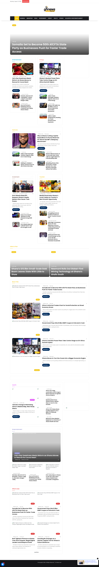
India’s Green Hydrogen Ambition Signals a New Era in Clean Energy (53, 98)
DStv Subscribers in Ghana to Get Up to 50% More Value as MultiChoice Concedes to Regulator (53, 477)
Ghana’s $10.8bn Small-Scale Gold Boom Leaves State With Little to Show (29, 271)
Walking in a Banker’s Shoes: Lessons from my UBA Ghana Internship (27, 164)
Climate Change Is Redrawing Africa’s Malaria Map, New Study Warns (23, 406)
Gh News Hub (58, 562)
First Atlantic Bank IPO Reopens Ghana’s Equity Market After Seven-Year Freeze (20, 198)
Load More (36, 552)
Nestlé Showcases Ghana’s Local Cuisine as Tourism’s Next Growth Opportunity (49, 197)
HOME (16, 18)
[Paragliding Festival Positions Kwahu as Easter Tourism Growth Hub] (43, 213)
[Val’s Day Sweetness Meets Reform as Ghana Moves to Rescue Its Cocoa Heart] (36, 447)
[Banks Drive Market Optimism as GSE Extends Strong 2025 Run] (16, 215)
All (51, 59)
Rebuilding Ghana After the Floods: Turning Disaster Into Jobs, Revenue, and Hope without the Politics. (52, 166)
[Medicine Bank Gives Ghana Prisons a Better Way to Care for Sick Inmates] (38, 398)
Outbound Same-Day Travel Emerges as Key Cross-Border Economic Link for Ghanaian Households (54, 238)
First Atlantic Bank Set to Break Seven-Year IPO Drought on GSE (27, 226)
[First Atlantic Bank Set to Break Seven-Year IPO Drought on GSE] (16, 224)
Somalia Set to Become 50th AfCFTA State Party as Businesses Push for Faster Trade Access (39, 48)
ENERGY (50, 18)
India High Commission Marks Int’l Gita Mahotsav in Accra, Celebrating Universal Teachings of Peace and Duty (54, 226)
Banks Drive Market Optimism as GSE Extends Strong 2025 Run (26, 217)
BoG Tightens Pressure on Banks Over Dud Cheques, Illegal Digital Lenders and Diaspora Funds (23, 540)
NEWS (35, 18)
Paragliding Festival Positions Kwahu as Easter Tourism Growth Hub (54, 215)
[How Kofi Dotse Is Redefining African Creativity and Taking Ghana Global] (16, 105)
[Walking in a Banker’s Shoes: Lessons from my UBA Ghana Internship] (16, 163)
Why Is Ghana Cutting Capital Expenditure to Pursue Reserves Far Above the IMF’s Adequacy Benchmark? (48, 138)
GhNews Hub (15, 76)
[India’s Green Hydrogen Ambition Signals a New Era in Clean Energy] (43, 96)
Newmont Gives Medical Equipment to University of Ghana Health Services (53, 420)
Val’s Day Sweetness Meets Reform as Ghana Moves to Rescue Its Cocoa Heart (21, 80)
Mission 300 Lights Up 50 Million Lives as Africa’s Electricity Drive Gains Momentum (54, 108)
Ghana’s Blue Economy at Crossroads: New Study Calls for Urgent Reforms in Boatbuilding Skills (53, 156)
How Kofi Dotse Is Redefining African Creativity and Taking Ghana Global (27, 107)
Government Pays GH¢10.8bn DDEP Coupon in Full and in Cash (63, 323)
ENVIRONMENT (42, 18)
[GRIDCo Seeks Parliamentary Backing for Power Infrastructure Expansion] (43, 116)
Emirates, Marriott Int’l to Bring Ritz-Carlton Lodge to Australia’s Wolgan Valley (27, 98)
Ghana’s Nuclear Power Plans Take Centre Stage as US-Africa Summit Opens (50, 80)
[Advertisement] (76, 67)
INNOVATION (29, 18)
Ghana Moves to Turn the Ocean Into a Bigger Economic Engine (64, 358)
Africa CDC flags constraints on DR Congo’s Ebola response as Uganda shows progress (53, 393)
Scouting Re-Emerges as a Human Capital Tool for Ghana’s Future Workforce (48, 540)
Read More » (16, 90)
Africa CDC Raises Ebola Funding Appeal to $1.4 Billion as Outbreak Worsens (52, 411)
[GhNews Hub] (49, 9)
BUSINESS (22, 18)
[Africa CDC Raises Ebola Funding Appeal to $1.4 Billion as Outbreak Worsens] (38, 407)
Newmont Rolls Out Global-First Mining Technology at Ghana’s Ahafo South (67, 271)
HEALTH (56, 18)
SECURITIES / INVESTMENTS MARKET (74, 18)
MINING (13, 252)
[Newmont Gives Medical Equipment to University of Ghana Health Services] (38, 417)
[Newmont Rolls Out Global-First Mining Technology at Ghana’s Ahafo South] (69, 263)
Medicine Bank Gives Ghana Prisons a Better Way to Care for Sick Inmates (52, 402)
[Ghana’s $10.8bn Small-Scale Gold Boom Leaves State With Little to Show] (30, 263)
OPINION (61, 18)
